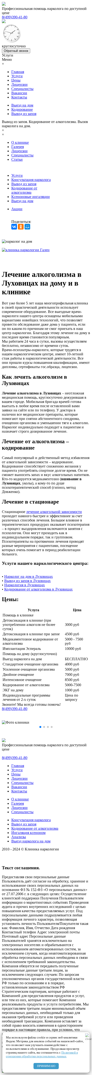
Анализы (18, 837)
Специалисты (22, 89)
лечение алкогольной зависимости (54, 512)
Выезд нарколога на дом (30, 841)
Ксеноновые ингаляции (30, 197)
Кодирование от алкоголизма (24, 190)
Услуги (17, 76)
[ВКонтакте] (14, 227)
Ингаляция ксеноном (28, 833)
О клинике (20, 142)
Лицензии (19, 84)
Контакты (19, 97)
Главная (17, 72)
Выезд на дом (22, 105)
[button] (40, 727)
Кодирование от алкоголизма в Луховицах (38, 589)
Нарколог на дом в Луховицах (28, 576)
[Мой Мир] (27, 227)
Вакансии (19, 93)
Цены (16, 80)
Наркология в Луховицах (24, 585)
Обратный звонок (16, 51)
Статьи (17, 159)
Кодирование (22, 109)
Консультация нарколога (31, 180)
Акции (16, 209)
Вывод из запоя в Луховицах (27, 581)
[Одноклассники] (21, 227)
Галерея (17, 147)
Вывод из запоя (23, 114)
